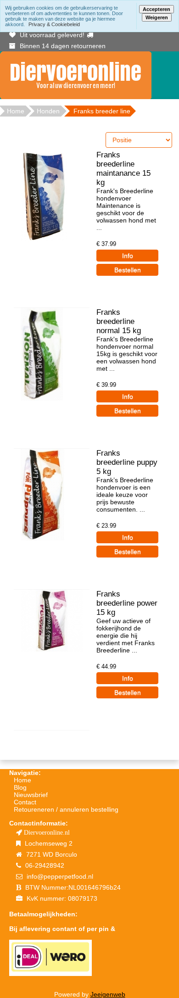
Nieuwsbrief (31, 794)
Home (22, 780)
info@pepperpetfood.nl (60, 876)
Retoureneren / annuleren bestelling (66, 809)
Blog (20, 787)
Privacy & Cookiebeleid (54, 24)
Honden (48, 111)
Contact (25, 802)
